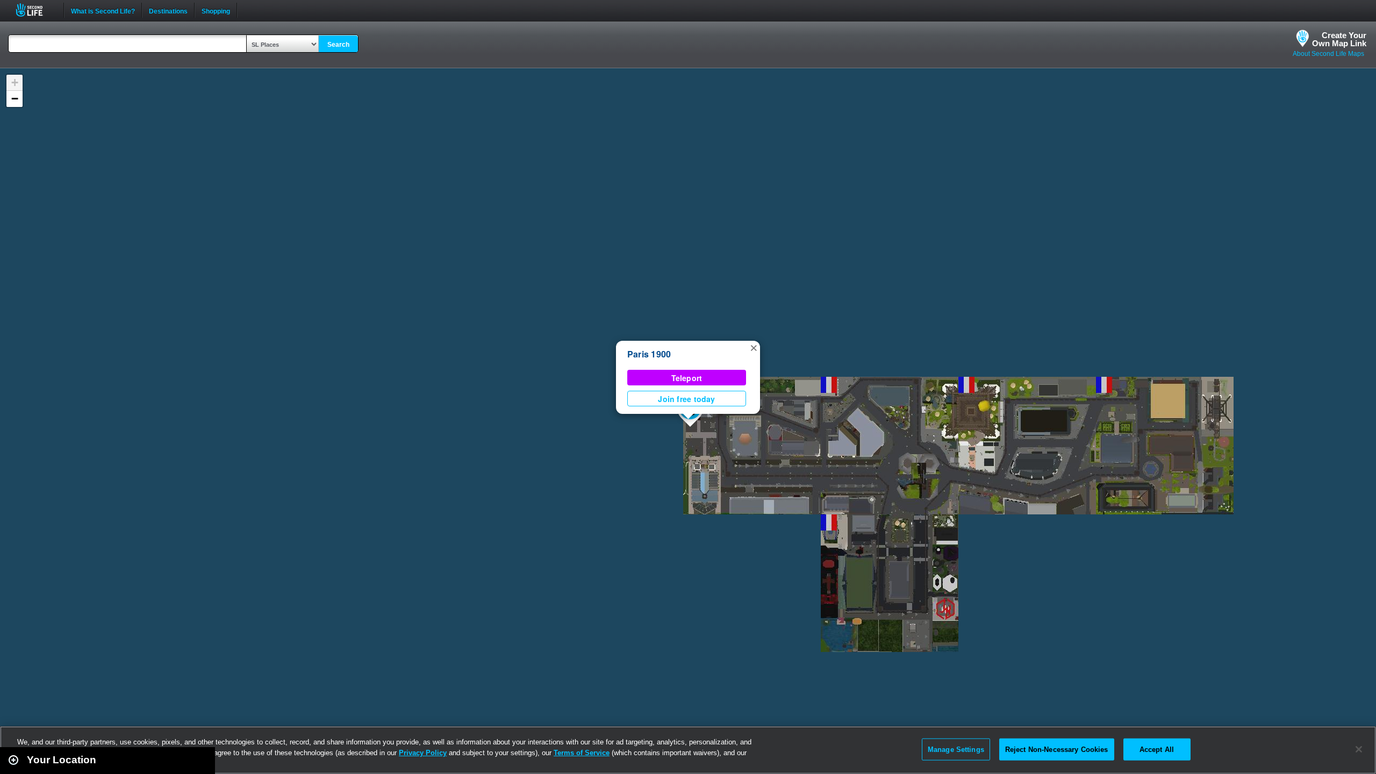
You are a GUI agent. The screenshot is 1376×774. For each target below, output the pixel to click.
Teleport (687, 377)
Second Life (35, 10)
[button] (753, 347)
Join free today (686, 398)
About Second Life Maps (1328, 54)
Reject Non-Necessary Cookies (1056, 749)
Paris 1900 (649, 354)
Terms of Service (582, 753)
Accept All (1157, 749)
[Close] (1359, 749)
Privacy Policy (423, 753)
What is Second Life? (103, 10)
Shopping (216, 10)
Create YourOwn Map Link (1339, 39)
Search (338, 44)
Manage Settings (956, 749)
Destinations (168, 10)
